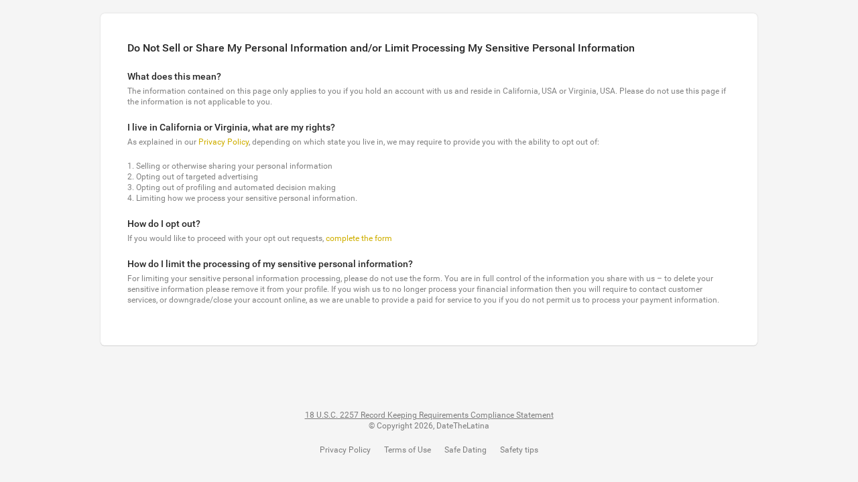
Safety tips (519, 450)
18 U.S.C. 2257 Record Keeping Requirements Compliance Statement (429, 415)
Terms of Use (407, 450)
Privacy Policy (223, 142)
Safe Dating (465, 450)
